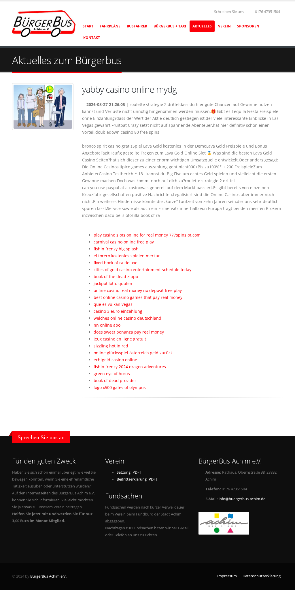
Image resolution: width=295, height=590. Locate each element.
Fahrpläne (110, 26)
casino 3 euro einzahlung (118, 311)
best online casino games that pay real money (138, 297)
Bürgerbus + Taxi (170, 26)
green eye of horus (112, 373)
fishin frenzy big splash (116, 249)
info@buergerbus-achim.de (242, 498)
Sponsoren (248, 26)
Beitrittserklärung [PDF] (137, 479)
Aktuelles (202, 26)
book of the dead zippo (116, 276)
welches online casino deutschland (127, 318)
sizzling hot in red (111, 346)
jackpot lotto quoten (113, 283)
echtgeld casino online (115, 359)
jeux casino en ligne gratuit (120, 339)
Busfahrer (137, 26)
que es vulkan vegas (113, 304)
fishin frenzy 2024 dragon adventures (130, 366)
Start (88, 26)
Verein (224, 26)
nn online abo (107, 325)
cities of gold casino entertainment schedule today (142, 269)
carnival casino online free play (124, 242)
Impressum (227, 576)
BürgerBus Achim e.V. (48, 576)
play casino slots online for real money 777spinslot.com (147, 235)
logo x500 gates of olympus (120, 387)
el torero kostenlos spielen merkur (127, 255)
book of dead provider (115, 380)
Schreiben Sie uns (228, 11)
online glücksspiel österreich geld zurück (133, 353)
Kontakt (91, 37)
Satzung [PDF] (129, 472)
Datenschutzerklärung (262, 576)
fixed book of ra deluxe (115, 262)
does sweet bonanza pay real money (129, 332)
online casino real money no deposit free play (138, 290)
